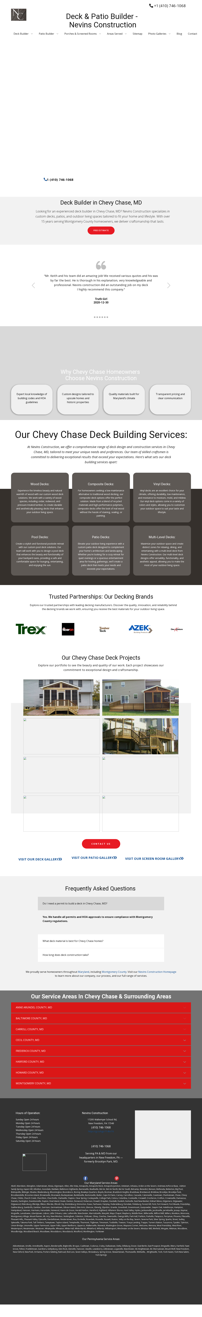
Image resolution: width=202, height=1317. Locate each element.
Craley (102, 1246)
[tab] (101, 903)
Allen (66, 1186)
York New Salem (181, 1252)
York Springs (101, 1255)
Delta (118, 1246)
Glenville (72, 1249)
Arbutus (133, 1186)
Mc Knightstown (142, 1249)
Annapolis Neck (96, 1186)
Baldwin (55, 1189)
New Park (29, 1252)
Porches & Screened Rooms (80, 33)
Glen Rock (62, 1249)
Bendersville (56, 1246)
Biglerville (67, 1246)
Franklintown (31, 1249)
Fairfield (180, 1246)
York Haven (168, 1252)
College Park (104, 1198)
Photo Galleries (157, 33)
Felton (22, 1249)
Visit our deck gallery (38, 859)
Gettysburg (52, 1249)
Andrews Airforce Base (167, 1186)
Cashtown (84, 1246)
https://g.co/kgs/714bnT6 (101, 1131)
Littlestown (108, 1249)
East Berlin (142, 1246)
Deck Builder (21, 33)
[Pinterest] (116, 1178)
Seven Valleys (81, 1252)
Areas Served (114, 33)
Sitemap (137, 33)
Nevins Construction (95, 1113)
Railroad (62, 1252)
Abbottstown (18, 1246)
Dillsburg (126, 1246)
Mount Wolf (170, 1249)
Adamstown (41, 1186)
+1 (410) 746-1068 (169, 5)
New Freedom (182, 1249)
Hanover (80, 1249)
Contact (192, 33)
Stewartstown (118, 1252)
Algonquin (58, 1186)
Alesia (50, 1186)
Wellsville (141, 1252)
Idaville (88, 1249)
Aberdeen (21, 1186)
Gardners (42, 1249)
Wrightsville (152, 1252)
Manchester (129, 1249)
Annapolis (83, 1186)
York (160, 1252)
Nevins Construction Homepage (157, 972)
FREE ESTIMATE (101, 230)
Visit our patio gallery (93, 858)
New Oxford (18, 1252)
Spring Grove (105, 1252)
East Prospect (154, 1246)
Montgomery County (114, 972)
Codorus (94, 1246)
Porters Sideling (50, 1252)
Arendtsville (37, 1246)
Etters (173, 1246)
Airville (28, 1246)
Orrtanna (38, 1252)
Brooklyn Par (174, 1192)
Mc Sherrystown (157, 1249)
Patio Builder (46, 33)
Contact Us (101, 843)
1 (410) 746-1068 (60, 179)
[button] (33, 285)
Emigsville (165, 1246)
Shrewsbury (93, 1252)
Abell (13, 1186)
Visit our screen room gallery (152, 858)
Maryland (83, 972)
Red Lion (70, 1252)
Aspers (47, 1246)
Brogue (76, 1246)
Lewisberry (97, 1249)
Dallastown (111, 1246)
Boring (77, 1192)
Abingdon (31, 1186)
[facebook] (85, 1178)
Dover (134, 1246)
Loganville (118, 1249)
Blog (179, 33)
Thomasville (130, 1252)
